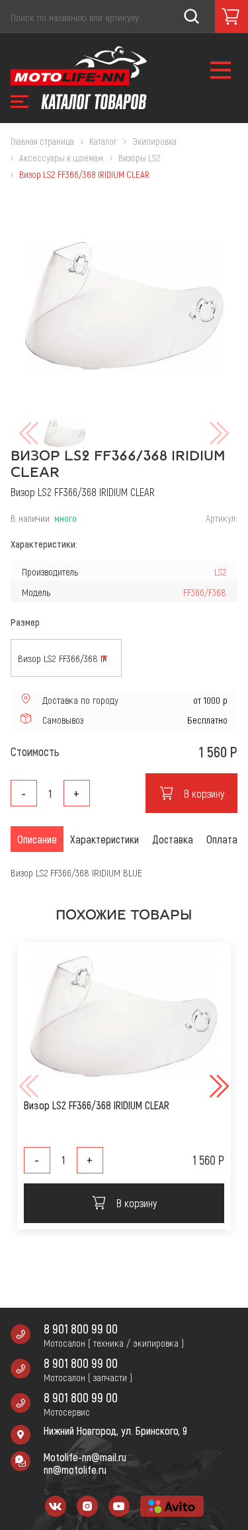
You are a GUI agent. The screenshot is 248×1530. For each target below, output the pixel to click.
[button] (217, 1086)
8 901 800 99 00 (81, 1328)
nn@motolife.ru (75, 1469)
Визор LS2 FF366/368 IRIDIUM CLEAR (96, 1105)
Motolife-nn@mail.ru (85, 1457)
